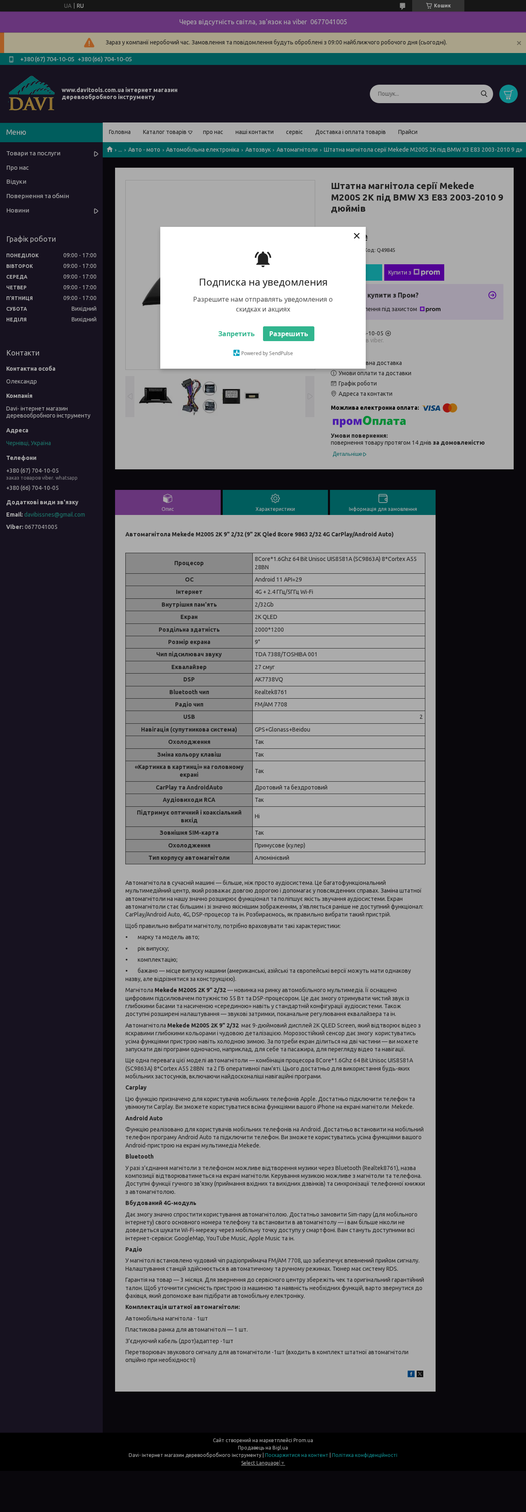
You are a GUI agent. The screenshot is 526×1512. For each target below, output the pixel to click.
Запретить (236, 333)
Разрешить (288, 333)
